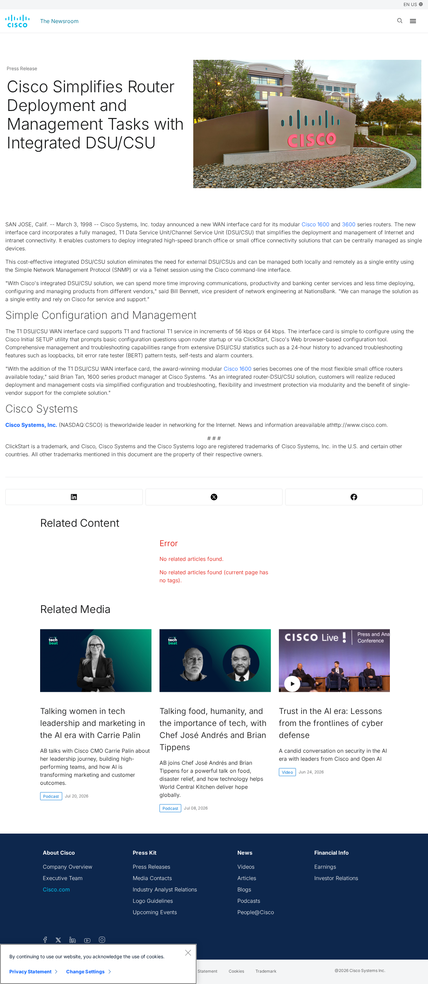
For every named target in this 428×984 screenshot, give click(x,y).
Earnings (325, 866)
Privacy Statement (30, 971)
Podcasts (248, 900)
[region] (98, 964)
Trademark (266, 971)
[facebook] (45, 941)
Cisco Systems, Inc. (31, 424)
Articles (246, 878)
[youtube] (87, 941)
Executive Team (63, 878)
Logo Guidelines (153, 900)
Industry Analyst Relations (165, 889)
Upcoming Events (155, 912)
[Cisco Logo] (17, 21)
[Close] (188, 952)
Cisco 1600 (315, 224)
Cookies (236, 971)
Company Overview (67, 866)
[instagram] (102, 941)
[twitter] (59, 941)
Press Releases (151, 866)
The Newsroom (59, 21)
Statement (207, 971)
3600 (348, 224)
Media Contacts (152, 878)
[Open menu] (413, 21)
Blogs (244, 889)
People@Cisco (255, 912)
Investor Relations (336, 878)
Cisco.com (56, 889)
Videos (245, 866)
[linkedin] (73, 941)
